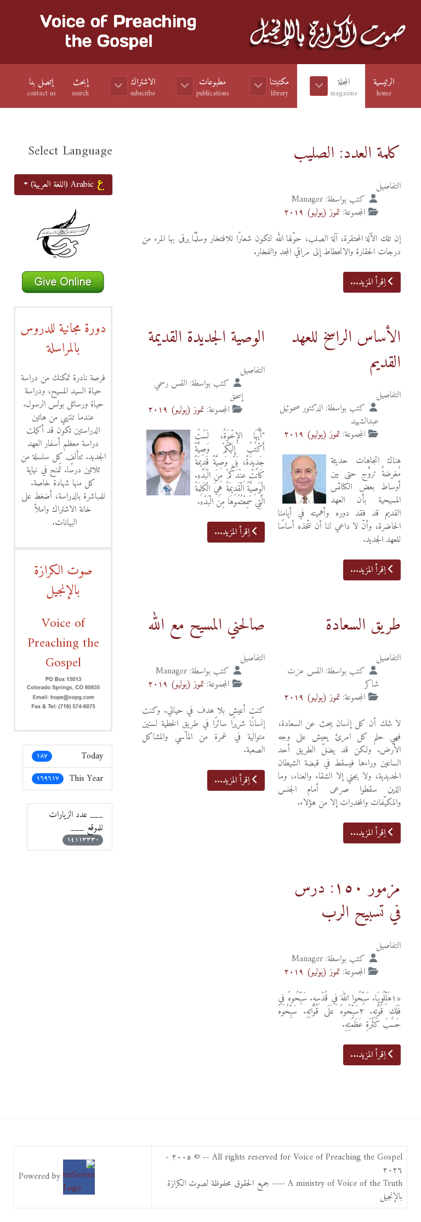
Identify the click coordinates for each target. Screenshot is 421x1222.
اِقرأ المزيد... (369, 282)
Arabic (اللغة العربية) (62, 184)
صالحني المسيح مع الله (206, 625)
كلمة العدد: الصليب (347, 153)
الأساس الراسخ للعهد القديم (346, 350)
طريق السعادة (363, 625)
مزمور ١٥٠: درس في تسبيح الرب (347, 901)
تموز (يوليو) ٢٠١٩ (312, 212)
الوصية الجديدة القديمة (206, 337)
